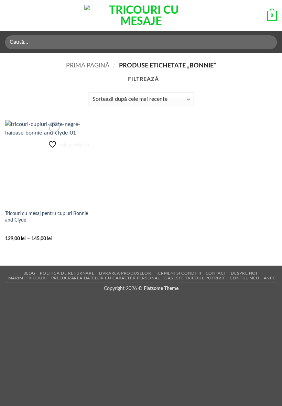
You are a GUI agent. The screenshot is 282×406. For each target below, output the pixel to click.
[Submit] (268, 42)
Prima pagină (87, 65)
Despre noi (244, 273)
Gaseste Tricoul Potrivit (194, 278)
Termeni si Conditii (178, 273)
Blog (29, 273)
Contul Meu (244, 278)
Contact (216, 273)
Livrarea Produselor (125, 273)
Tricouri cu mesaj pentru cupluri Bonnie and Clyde (46, 217)
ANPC (269, 278)
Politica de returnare (67, 273)
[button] (9, 15)
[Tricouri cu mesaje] (141, 16)
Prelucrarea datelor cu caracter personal (105, 278)
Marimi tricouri (27, 278)
